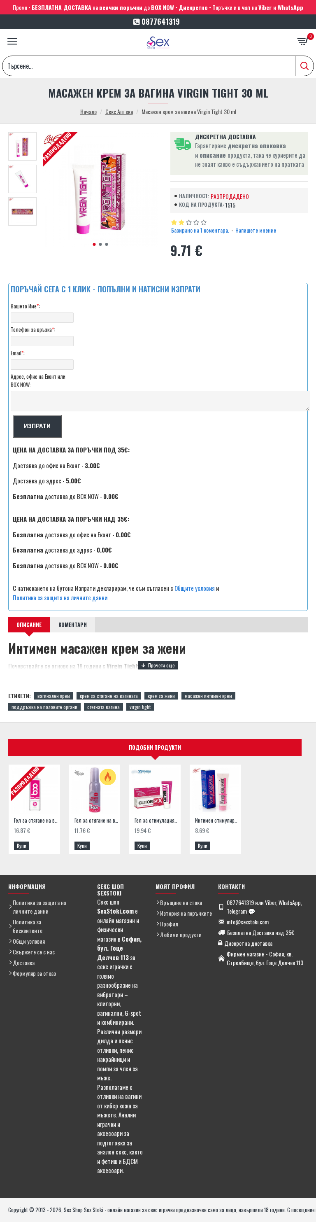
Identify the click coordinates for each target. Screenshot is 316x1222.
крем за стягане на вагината (109, 695)
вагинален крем (53, 695)
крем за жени (161, 695)
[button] (94, 244)
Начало (88, 111)
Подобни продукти (155, 747)
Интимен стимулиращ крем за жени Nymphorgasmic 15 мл (217, 820)
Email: (18, 353)
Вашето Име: (25, 306)
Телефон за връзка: (33, 329)
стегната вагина (103, 706)
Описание (29, 624)
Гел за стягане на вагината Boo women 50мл (36, 820)
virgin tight (140, 706)
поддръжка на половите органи (44, 706)
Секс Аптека (119, 111)
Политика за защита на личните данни (60, 597)
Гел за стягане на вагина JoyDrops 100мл (96, 820)
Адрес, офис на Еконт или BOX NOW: (38, 380)
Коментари (72, 624)
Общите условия (194, 587)
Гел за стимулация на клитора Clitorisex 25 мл (157, 820)
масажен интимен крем (208, 695)
